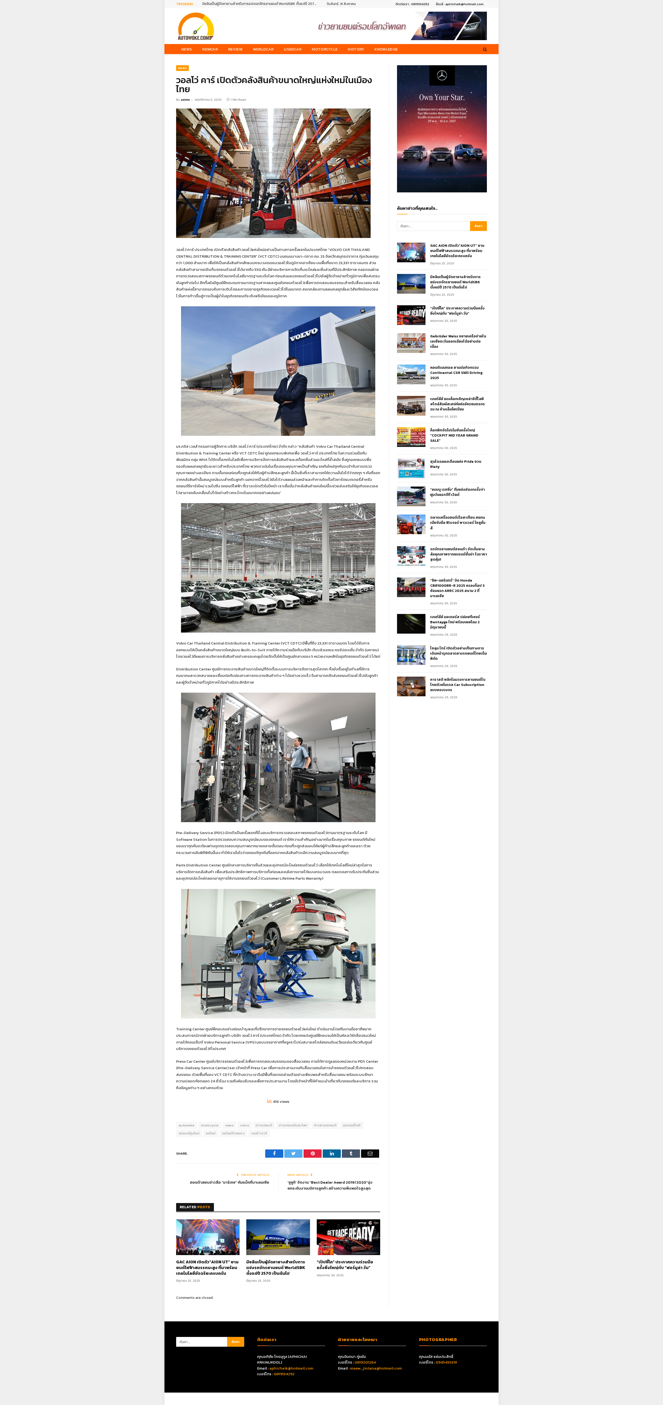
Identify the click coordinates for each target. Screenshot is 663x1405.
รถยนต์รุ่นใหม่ (189, 1133)
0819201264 (365, 1362)
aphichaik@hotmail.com (291, 1368)
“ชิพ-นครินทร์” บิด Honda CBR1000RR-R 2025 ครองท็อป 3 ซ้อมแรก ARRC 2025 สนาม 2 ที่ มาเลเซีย (457, 588)
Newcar (210, 49)
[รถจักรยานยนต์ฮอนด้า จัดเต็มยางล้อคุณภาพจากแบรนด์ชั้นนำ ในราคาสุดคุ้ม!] (411, 556)
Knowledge (386, 49)
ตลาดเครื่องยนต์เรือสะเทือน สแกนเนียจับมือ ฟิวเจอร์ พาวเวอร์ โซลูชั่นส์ (457, 523)
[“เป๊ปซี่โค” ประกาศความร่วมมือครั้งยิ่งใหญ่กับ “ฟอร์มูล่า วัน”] (348, 1237)
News (186, 49)
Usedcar (292, 49)
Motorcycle (324, 49)
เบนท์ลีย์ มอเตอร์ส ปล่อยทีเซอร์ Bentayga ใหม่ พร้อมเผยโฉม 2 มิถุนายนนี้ (455, 622)
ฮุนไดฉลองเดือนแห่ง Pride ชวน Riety (455, 464)
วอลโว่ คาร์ (259, 1133)
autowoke (186, 1125)
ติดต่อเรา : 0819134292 (412, 4)
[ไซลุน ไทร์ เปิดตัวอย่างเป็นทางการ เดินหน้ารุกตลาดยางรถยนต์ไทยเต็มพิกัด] (411, 655)
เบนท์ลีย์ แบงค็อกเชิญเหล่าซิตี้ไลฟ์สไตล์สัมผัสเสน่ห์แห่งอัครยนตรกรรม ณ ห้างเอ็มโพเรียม (457, 404)
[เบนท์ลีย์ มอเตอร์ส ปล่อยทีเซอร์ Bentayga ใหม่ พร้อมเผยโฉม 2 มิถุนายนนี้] (411, 624)
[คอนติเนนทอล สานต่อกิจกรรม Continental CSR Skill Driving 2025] (411, 374)
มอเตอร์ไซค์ (352, 1125)
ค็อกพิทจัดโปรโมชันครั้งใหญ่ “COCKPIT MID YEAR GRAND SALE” (454, 435)
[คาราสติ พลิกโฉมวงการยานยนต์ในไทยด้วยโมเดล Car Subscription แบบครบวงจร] (411, 686)
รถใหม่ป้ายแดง (233, 1133)
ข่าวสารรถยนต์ (325, 1125)
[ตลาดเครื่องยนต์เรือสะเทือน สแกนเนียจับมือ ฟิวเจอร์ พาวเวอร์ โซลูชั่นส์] (411, 524)
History (356, 49)
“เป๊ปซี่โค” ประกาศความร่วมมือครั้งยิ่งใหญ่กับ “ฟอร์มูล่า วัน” (246, 4)
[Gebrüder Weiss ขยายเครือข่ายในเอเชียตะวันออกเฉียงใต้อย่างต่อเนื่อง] (411, 343)
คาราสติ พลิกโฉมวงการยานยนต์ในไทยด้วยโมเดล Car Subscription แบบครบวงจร (457, 685)
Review (235, 49)
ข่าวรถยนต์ (264, 1125)
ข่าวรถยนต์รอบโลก (293, 1125)
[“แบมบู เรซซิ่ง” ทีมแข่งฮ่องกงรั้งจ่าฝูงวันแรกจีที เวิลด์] (411, 496)
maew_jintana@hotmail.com (376, 1368)
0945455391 (446, 1362)
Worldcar (263, 49)
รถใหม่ (211, 1133)
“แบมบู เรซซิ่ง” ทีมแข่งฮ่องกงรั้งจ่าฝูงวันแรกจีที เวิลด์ (457, 492)
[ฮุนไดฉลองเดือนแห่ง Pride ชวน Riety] (411, 468)
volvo (244, 1125)
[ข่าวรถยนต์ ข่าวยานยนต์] (196, 26)
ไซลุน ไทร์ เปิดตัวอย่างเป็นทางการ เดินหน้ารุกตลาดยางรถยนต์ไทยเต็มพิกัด (458, 653)
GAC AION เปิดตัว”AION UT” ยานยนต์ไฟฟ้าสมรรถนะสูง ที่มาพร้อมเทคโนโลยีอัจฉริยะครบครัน (207, 1267)
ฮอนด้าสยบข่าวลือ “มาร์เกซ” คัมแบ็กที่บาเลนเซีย (229, 1182)
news (229, 1125)
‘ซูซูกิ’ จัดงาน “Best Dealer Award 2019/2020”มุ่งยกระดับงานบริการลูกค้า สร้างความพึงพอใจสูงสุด (329, 1185)
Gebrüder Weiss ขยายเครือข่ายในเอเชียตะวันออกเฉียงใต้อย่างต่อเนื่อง (458, 341)
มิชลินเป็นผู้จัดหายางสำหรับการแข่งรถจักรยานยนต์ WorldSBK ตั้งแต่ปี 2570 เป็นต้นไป (275, 1267)
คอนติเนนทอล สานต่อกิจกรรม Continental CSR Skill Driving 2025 (456, 373)
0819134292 (284, 1374)
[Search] (484, 49)
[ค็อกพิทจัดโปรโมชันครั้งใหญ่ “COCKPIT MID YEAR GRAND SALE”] (411, 437)
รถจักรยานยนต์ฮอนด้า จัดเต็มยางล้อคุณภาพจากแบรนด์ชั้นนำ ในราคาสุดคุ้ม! (458, 554)
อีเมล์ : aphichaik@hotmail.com (460, 4)
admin (185, 99)
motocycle (210, 1125)
